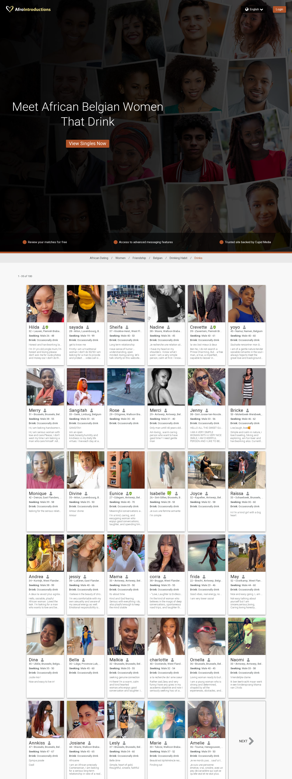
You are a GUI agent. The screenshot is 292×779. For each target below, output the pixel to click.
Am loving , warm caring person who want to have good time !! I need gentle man (164, 437)
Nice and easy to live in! (42, 681)
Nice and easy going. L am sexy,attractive (246, 594)
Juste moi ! (35, 677)
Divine (75, 493)
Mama (115, 576)
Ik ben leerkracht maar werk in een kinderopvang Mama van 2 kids (246, 684)
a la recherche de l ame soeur (166, 677)
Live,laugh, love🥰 (240, 427)
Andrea (36, 576)
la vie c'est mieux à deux (203, 344)
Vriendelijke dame (240, 677)
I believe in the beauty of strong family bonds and (85, 594)
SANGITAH (75, 427)
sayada (76, 327)
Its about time (117, 594)
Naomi (237, 659)
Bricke (236, 410)
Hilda (34, 327)
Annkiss (37, 742)
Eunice (116, 493)
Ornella (197, 659)
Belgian (157, 258)
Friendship (139, 258)
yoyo (235, 327)
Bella (74, 659)
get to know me (77, 344)
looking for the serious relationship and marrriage (45, 510)
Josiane (77, 742)
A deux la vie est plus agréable (45, 594)
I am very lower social (202, 598)
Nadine (157, 327)
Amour (72, 515)
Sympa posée (36, 760)
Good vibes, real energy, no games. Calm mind (206, 594)
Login (279, 9)
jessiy (74, 576)
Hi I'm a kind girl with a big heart (245, 514)
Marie (155, 742)
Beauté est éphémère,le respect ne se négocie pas (166, 760)
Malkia (116, 659)
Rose (114, 410)
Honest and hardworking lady (45, 344)
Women (120, 258)
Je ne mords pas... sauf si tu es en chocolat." (206, 760)
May (234, 576)
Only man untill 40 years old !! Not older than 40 (166, 427)
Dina (33, 659)
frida (195, 576)
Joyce (196, 493)
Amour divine (76, 510)
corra (155, 576)
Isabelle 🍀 (161, 493)
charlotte (159, 659)
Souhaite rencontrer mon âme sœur (246, 344)
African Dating (99, 258)
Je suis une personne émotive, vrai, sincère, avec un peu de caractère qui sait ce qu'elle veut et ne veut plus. (206, 769)
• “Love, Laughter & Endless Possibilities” (166, 594)
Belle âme (114, 760)
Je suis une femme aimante (165, 510)
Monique (37, 493)
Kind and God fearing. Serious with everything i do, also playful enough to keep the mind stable (124, 603)
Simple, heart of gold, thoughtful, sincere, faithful (124, 766)
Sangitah (78, 410)
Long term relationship (122, 344)
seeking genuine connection (124, 677)
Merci (155, 410)
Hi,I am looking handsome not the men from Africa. (45, 427)
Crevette (198, 327)
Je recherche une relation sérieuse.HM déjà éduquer (166, 344)
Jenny (196, 410)
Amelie (197, 742)
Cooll (31, 764)
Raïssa (236, 493)
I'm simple (155, 515)
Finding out (156, 764)
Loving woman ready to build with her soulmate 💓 (206, 677)
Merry (35, 410)
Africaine (74, 760)
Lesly (114, 742)
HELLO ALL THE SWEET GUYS (206, 427)
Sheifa (116, 327)
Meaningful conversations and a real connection (125, 510)
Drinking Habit (178, 258)
